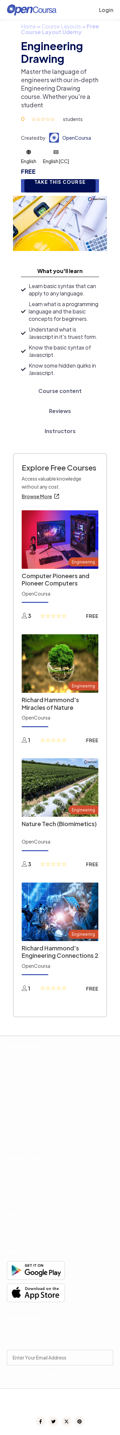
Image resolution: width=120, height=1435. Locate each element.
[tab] (60, 271)
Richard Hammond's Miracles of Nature (50, 703)
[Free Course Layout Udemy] (60, 222)
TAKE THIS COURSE (60, 182)
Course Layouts (61, 26)
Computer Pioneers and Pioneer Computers (55, 579)
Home (28, 26)
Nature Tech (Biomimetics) (59, 823)
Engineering (83, 561)
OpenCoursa (76, 138)
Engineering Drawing (52, 52)
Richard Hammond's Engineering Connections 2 (60, 951)
